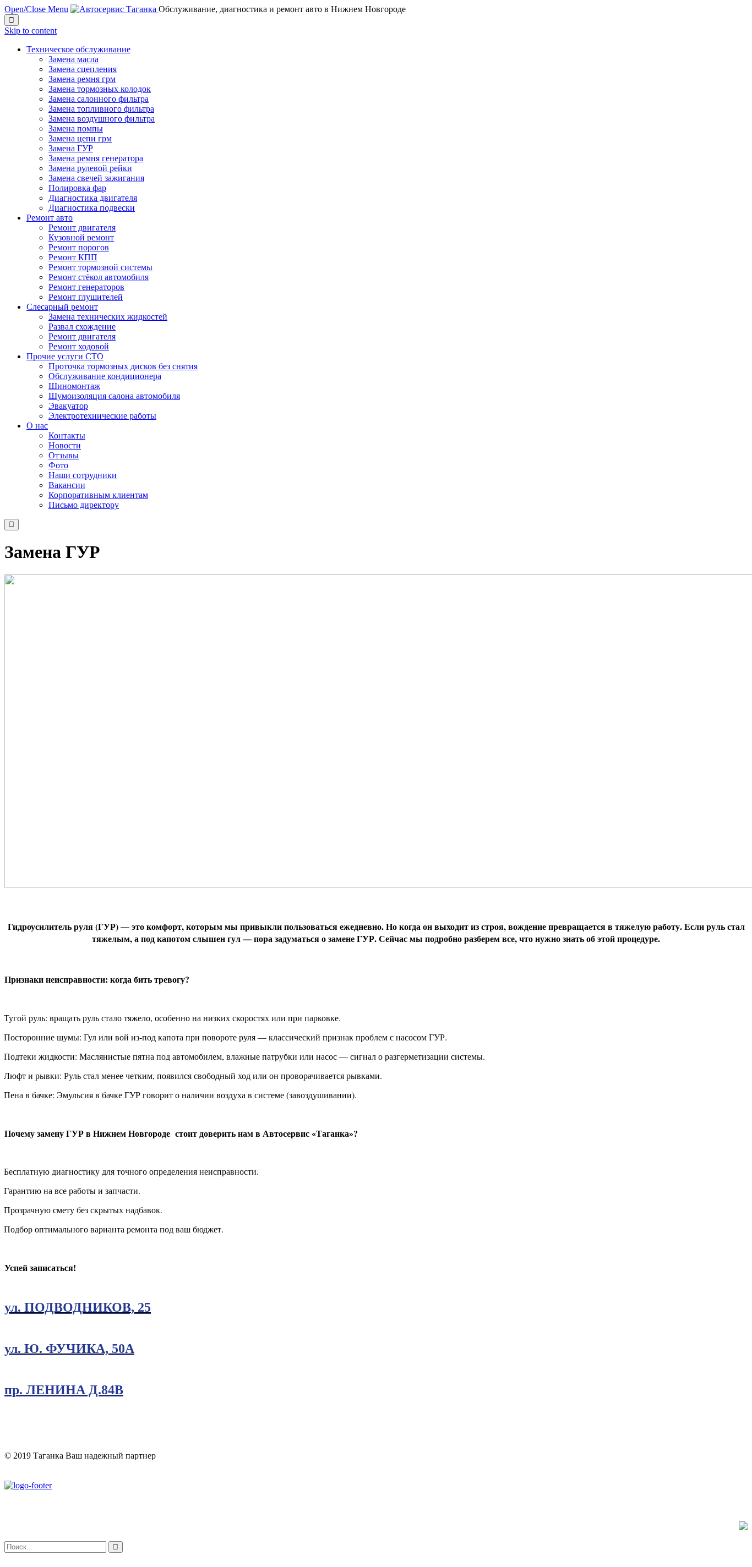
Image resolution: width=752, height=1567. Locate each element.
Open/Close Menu (36, 9)
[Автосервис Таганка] (114, 9)
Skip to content (30, 30)
